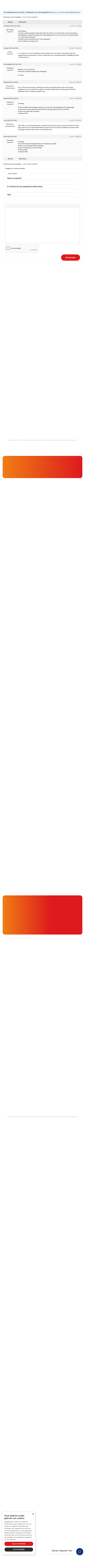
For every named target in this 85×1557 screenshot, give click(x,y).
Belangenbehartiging (53, 295)
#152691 (78, 64)
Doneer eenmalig (52, 348)
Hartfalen (7, 387)
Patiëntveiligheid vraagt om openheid (61, 313)
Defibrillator (8, 401)
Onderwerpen (15, 470)
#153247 (78, 82)
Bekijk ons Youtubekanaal (22, 361)
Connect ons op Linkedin (21, 349)
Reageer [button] (72, 26)
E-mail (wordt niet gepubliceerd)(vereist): (25, 186)
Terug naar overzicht (21, 507)
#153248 (78, 98)
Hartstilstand (9, 383)
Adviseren (49, 308)
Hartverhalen (50, 317)
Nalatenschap (50, 357)
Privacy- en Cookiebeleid (14, 1113)
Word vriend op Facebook (22, 338)
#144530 (78, 48)
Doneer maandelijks (53, 352)
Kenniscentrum (51, 326)
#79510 (78, 26)
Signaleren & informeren (55, 299)
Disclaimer (8, 432)
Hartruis (6, 378)
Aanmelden (23, 633)
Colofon (6, 427)
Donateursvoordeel (53, 344)
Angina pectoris (28, 470)
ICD (4, 405)
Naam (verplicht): (14, 178)
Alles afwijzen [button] (19, 1549)
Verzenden (70, 257)
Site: (9, 195)
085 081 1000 (16, 318)
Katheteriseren (10, 410)
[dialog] (18, 1533)
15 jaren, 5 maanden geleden (61, 12)
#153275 (78, 136)
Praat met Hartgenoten (55, 321)
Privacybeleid (20, 1539)
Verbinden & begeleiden (55, 304)
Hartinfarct (8, 374)
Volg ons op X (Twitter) (21, 344)
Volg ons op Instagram (20, 355)
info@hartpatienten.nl (20, 324)
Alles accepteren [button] (19, 1544)
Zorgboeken (50, 330)
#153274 (78, 120)
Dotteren (7, 414)
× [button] (33, 1514)
